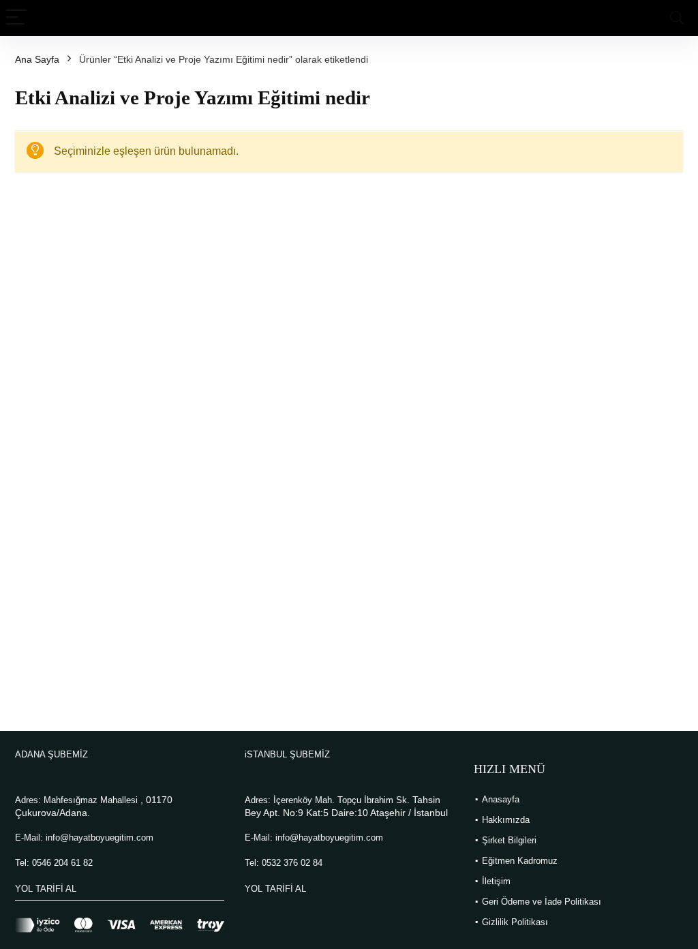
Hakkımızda (506, 820)
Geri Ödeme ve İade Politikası (541, 902)
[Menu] (16, 18)
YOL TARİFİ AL (45, 889)
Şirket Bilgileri (509, 840)
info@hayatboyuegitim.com (99, 837)
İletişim (496, 881)
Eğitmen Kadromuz (520, 861)
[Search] (677, 18)
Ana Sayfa (37, 59)
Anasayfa (500, 799)
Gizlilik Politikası (515, 922)
